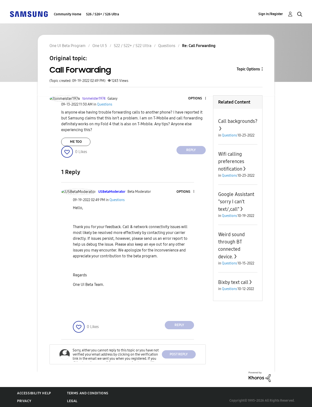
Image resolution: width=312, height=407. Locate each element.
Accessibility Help (34, 393)
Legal (72, 401)
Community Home (67, 14)
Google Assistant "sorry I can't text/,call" (236, 201)
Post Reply (179, 354)
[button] (197, 98)
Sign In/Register (270, 14)
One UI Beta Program (67, 45)
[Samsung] (29, 13)
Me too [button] (76, 142)
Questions (166, 45)
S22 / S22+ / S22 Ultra (132, 45)
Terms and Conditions (87, 393)
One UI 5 (99, 45)
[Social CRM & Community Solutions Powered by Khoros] (260, 376)
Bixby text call (233, 282)
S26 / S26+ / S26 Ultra (102, 14)
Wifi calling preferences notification (231, 161)
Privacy (24, 401)
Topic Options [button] (248, 69)
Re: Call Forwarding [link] (198, 45)
